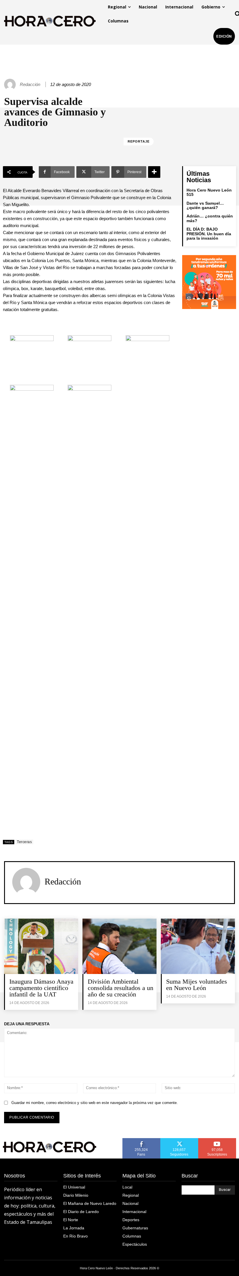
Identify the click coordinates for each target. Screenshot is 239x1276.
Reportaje (139, 141)
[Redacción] (10, 84)
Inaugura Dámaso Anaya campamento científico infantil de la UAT (41, 988)
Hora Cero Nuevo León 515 (209, 192)
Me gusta (141, 1140)
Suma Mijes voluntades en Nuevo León (196, 984)
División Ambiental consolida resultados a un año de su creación (120, 988)
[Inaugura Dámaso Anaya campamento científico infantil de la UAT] (41, 946)
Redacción (30, 84)
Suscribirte (217, 1140)
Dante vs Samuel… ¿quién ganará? (205, 205)
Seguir (179, 1140)
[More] (154, 172)
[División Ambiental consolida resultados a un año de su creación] (119, 946)
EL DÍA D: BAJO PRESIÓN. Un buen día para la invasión (209, 234)
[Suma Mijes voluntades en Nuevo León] (198, 946)
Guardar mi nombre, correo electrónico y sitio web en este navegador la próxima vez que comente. (94, 1103)
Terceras (24, 842)
